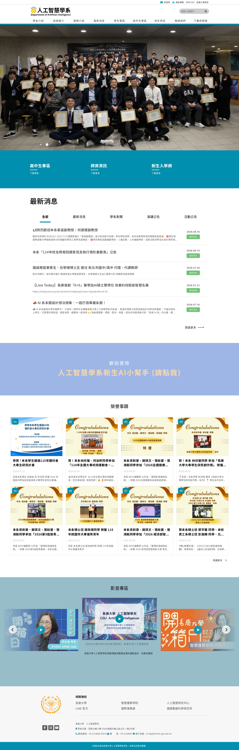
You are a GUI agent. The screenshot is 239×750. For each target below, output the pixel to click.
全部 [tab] (45, 216)
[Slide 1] (41, 144)
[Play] (41, 630)
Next (226, 629)
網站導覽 (179, 2)
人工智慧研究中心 (178, 703)
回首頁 (167, 2)
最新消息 (99, 20)
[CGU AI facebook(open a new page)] (44, 727)
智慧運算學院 (129, 703)
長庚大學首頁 (202, 2)
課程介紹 (79, 20)
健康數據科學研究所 (179, 708)
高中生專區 (140, 20)
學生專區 (119, 20)
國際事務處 (128, 708)
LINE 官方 (82, 708)
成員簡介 (58, 20)
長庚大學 (81, 703)
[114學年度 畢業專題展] (119, 87)
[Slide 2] (47, 144)
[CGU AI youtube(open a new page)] (56, 727)
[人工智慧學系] (67, 11)
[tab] (79, 218)
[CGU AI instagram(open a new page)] (50, 727)
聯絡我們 (180, 20)
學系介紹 (38, 20)
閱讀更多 (190, 327)
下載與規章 (201, 20)
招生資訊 (160, 20)
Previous (13, 629)
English (190, 2)
